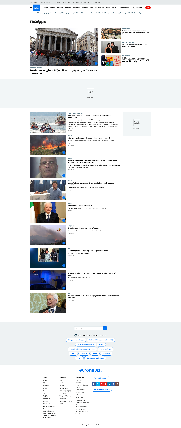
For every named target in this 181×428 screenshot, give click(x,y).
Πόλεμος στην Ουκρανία (89, 13)
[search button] (93, 2)
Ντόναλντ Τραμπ (138, 13)
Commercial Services (82, 385)
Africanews (62, 398)
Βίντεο (45, 401)
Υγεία (114, 7)
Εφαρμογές (63, 393)
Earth (108, 7)
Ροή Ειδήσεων (49, 7)
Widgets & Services (65, 396)
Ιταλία (70, 135)
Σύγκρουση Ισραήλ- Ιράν (45, 13)
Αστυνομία (106, 353)
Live (148, 7)
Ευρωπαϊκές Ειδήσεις (75, 113)
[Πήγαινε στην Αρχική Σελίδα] (36, 8)
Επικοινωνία (79, 397)
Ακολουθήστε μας (65, 391)
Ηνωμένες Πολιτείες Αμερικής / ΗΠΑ (118, 13)
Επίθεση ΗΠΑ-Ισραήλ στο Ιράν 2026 (67, 13)
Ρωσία (101, 13)
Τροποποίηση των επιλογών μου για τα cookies (82, 411)
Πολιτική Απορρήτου (82, 395)
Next (91, 7)
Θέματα (45, 377)
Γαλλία (95, 353)
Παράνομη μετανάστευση (95, 358)
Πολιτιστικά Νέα (36, 67)
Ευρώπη (60, 7)
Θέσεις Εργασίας (81, 400)
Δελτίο (61, 383)
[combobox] (103, 2)
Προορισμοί (126, 28)
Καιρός (61, 385)
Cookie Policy (80, 392)
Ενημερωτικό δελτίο (101, 389)
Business (76, 7)
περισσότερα (80, 377)
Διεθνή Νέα (126, 55)
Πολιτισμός (99, 7)
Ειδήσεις (71, 226)
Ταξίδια (85, 7)
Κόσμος (68, 7)
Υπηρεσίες (62, 377)
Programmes (47, 404)
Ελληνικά (34, 2)
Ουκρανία (84, 353)
